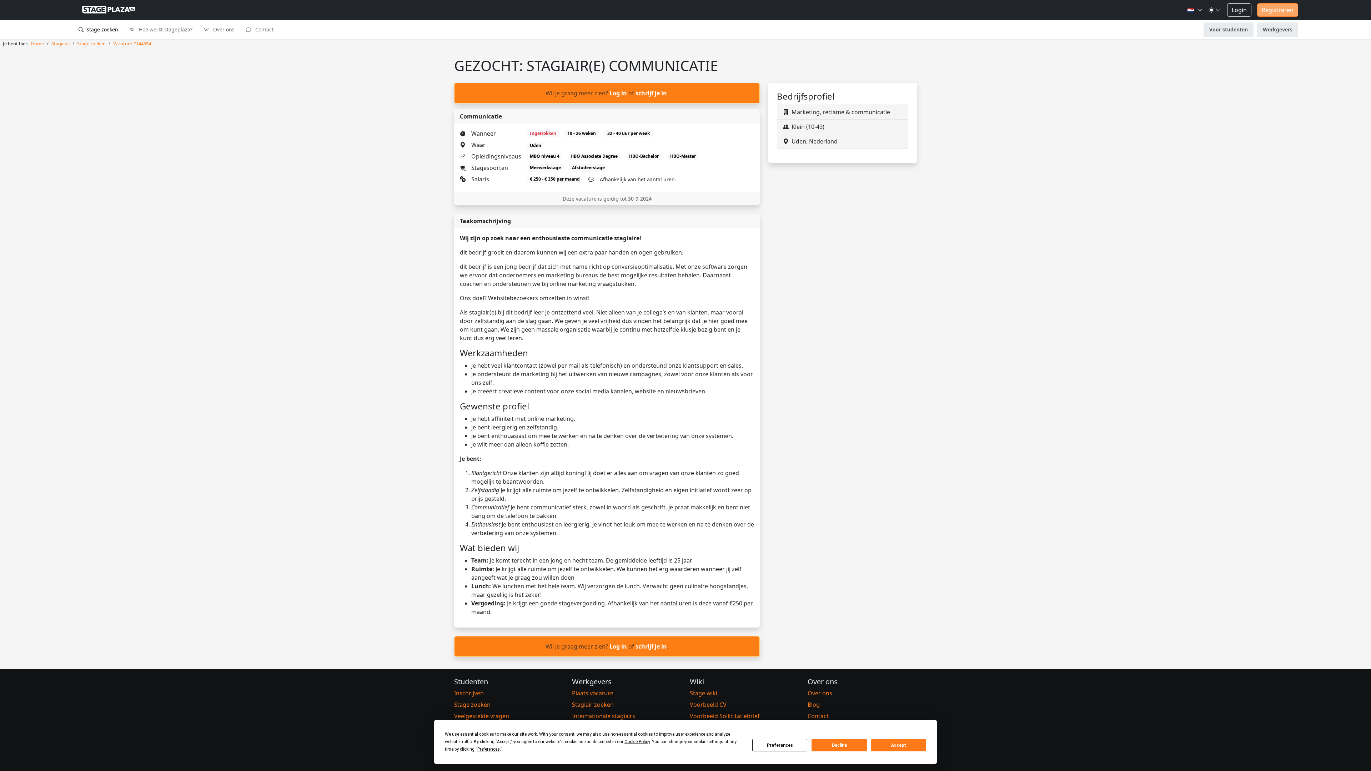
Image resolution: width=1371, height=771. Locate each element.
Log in (618, 93)
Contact (263, 29)
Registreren (1278, 10)
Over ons (223, 29)
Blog (814, 705)
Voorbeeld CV (708, 705)
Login (1239, 10)
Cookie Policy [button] (637, 741)
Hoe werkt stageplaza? (164, 29)
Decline (839, 745)
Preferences (780, 745)
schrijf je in (651, 93)
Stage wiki (703, 693)
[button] (1195, 10)
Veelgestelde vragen (481, 716)
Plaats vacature (592, 693)
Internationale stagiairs (603, 716)
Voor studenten (1228, 29)
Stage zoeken (101, 29)
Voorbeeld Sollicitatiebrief (725, 716)
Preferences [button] (488, 749)
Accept (898, 745)
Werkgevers (1277, 29)
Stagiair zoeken (593, 705)
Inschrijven (469, 693)
